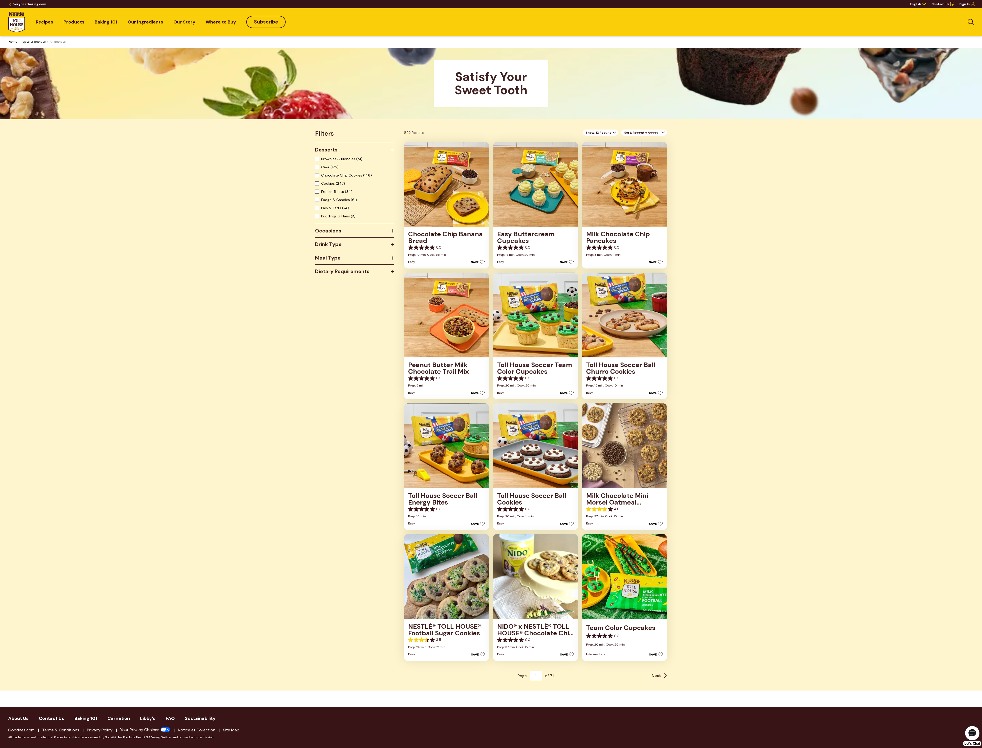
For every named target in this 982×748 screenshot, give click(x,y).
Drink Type (328, 244)
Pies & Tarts (335, 208)
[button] (476, 261)
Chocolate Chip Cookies (346, 175)
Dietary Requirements (342, 271)
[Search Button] (971, 22)
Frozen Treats (336, 191)
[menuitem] (44, 22)
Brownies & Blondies (341, 159)
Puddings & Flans (338, 216)
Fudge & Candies (339, 199)
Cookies (333, 183)
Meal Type (328, 257)
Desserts (326, 149)
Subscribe (266, 22)
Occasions (328, 230)
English (915, 4)
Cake (330, 167)
